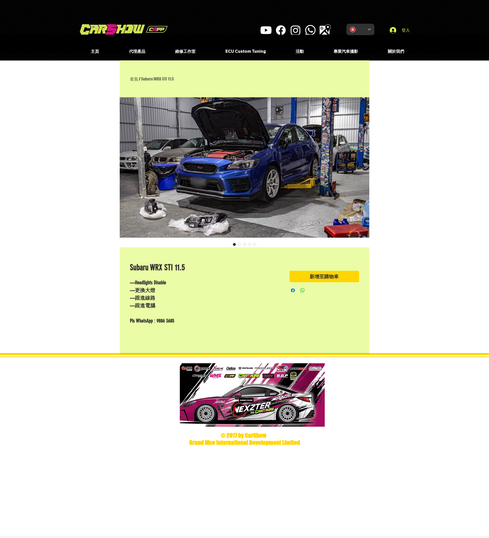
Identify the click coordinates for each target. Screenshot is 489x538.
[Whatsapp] (310, 30)
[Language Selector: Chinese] (360, 29)
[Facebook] (280, 30)
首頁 (134, 78)
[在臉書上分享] (293, 290)
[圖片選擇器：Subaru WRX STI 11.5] (234, 244)
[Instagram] (295, 30)
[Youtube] (266, 30)
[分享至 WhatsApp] (303, 290)
